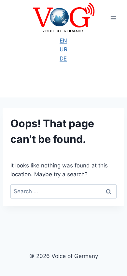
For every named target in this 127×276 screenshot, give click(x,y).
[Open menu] (113, 18)
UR (63, 49)
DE (63, 58)
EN (63, 40)
